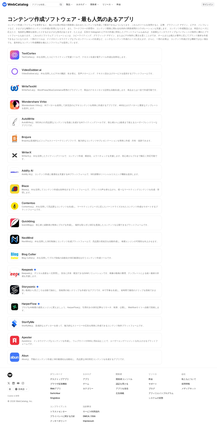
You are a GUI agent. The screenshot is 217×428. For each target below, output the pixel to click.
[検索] (61, 4)
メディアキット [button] (189, 388)
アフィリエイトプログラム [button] (161, 393)
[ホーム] (15, 4)
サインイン (208, 4)
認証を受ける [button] (122, 383)
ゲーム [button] (86, 383)
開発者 (93, 4)
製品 (68, 4)
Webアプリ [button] (55, 388)
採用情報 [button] (186, 383)
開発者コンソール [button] (124, 379)
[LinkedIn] (13, 383)
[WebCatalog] (10, 375)
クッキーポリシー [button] (58, 421)
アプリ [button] (86, 379)
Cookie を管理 (13, 396)
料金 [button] (151, 379)
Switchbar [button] (55, 393)
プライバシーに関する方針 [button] (62, 416)
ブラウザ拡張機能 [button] (58, 383)
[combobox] (21, 389)
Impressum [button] (88, 421)
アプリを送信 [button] (122, 388)
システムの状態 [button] (156, 398)
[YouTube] (18, 383)
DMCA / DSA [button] (89, 416)
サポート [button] (153, 383)
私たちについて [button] (189, 379)
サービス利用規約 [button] (91, 411)
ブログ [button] (152, 388)
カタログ (80, 4)
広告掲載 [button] (120, 393)
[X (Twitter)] (9, 383)
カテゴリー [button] (88, 388)
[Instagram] (23, 383)
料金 (119, 4)
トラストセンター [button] (58, 411)
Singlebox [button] (55, 398)
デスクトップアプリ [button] (59, 379)
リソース (106, 4)
